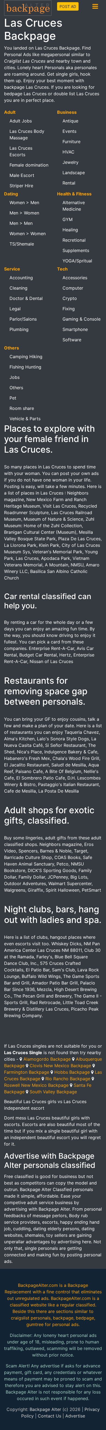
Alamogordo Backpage (47, 1059)
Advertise (75, 1416)
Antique (70, 121)
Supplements (76, 250)
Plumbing (19, 329)
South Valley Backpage (53, 1091)
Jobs (15, 377)
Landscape (74, 172)
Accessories (75, 277)
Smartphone (75, 329)
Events (69, 131)
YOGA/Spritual (77, 260)
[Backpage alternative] (28, 7)
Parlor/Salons (23, 319)
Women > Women (28, 233)
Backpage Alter (45, 1409)
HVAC (68, 152)
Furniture (71, 141)
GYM (68, 219)
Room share (22, 408)
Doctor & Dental (26, 298)
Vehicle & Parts (25, 418)
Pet (13, 398)
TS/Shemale (22, 244)
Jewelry (71, 162)
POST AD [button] (68, 6)
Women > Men (24, 202)
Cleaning (18, 288)
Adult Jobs (21, 121)
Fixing (69, 308)
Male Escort (22, 175)
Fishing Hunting (25, 367)
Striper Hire (21, 185)
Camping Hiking (26, 356)
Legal (15, 308)
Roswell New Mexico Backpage (36, 1085)
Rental (69, 183)
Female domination (29, 165)
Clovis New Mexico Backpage (60, 1065)
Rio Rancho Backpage (67, 1078)
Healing (70, 229)
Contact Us (49, 1416)
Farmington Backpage (26, 1072)
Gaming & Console (82, 319)
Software (72, 339)
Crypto (70, 298)
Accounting (21, 277)
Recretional (74, 240)
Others (16, 387)
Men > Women (24, 213)
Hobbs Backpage (72, 1072)
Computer (73, 288)
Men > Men (21, 223)
